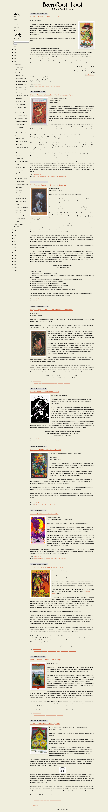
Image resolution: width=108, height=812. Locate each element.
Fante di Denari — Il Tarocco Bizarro (45, 17)
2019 (15, 250)
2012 (15, 58)
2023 (15, 238)
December (18, 64)
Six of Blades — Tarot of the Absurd (44, 392)
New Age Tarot (43, 799)
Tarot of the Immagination (51, 714)
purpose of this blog (42, 440)
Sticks (49, 176)
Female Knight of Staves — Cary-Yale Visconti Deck (21, 150)
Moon (41, 558)
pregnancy (36, 176)
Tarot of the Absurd (20, 224)
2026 (15, 230)
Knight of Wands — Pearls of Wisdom (45, 450)
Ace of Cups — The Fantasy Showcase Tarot (20, 218)
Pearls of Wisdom (38, 504)
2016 (15, 258)
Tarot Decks (50, 86)
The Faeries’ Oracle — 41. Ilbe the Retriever (48, 185)
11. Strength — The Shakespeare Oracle (46, 567)
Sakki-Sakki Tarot (46, 558)
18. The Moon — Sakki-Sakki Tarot (44, 513)
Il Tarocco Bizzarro (41, 86)
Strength (58, 651)
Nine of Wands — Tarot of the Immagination (48, 660)
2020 (15, 247)
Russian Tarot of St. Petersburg (48, 382)
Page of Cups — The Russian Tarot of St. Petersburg (20, 89)
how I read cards (37, 300)
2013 (15, 55)
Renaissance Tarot (43, 176)
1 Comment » (53, 300)
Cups (35, 382)
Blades (35, 440)
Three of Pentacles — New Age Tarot (45, 724)
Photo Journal (17, 22)
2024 (15, 236)
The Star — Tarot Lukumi (21, 207)
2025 (15, 233)
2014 (15, 52)
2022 (15, 241)
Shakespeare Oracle (52, 651)
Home (15, 19)
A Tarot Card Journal (37, 84)
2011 (15, 61)
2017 (15, 256)
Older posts (34, 805)
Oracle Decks (45, 300)
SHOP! (15, 30)
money (38, 799)
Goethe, (90, 75)
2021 (15, 244)
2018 (15, 253)
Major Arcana (37, 558)
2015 (15, 50)
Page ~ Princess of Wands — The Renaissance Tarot (20, 75)
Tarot (47, 86)
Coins (35, 86)
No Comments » (57, 86)
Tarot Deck (16, 27)
